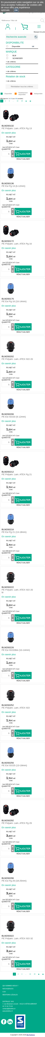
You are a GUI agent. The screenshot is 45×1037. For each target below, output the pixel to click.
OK (16, 10)
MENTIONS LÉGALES (10, 995)
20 (22, 101)
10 (17, 101)
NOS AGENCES (7, 989)
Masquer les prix (39, 32)
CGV (4, 992)
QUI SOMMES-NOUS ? (10, 986)
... (13, 101)
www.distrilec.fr (7, 1011)
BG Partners (31, 1035)
